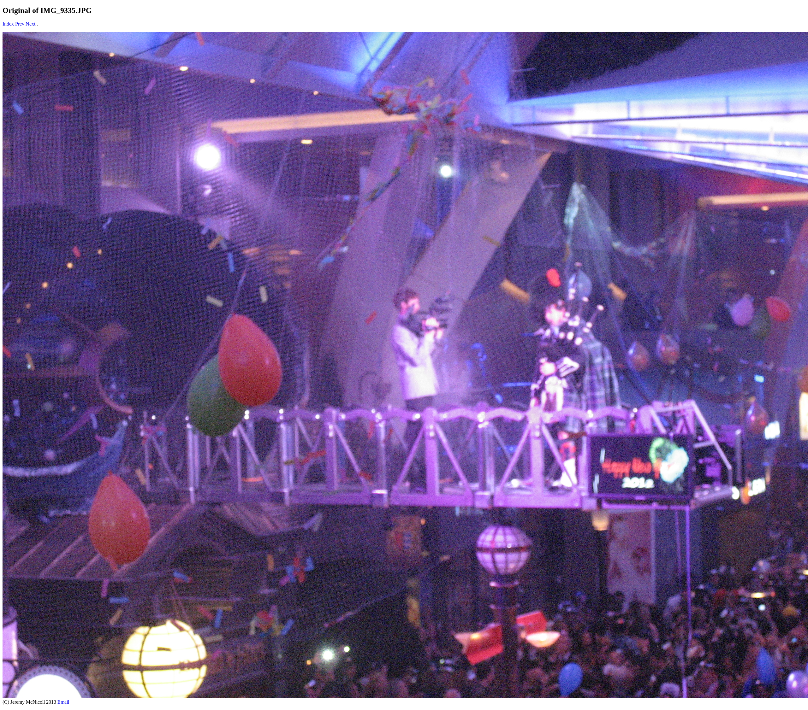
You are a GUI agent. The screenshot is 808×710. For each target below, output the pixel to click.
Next (30, 23)
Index (8, 23)
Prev (19, 23)
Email (63, 702)
